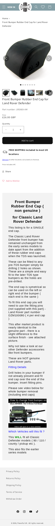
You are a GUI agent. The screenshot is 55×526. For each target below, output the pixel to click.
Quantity (6, 123)
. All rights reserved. (36, 523)
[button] (3, 7)
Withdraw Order (14, 498)
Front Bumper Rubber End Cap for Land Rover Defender (25, 24)
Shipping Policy (13, 485)
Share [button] (8, 171)
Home (5, 18)
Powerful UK (22, 523)
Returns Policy (13, 478)
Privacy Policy (12, 471)
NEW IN (11, 7)
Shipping (5, 160)
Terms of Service (14, 492)
